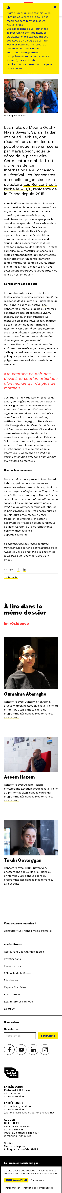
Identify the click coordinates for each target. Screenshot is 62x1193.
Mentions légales (14, 1146)
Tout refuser (37, 1180)
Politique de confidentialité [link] (38, 1187)
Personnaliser (12, 1187)
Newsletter (11, 1029)
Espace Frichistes (15, 987)
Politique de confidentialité (21, 1149)
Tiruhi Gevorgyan (22, 860)
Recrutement (12, 994)
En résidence (16, 623)
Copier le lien (11, 577)
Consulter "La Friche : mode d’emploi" (28, 930)
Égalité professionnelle (18, 1001)
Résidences (11, 980)
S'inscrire (48, 1035)
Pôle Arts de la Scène (17, 973)
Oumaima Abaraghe (25, 694)
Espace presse (13, 966)
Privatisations (12, 958)
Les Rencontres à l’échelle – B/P (30, 187)
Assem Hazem (19, 777)
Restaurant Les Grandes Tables (24, 951)
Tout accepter (16, 1180)
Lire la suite (11, 717)
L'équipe (9, 1008)
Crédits (8, 1143)
